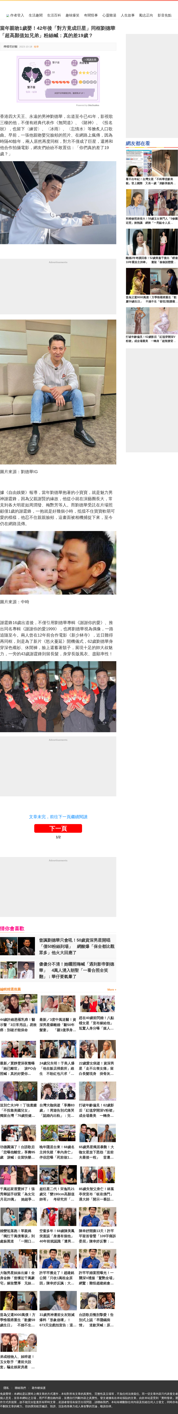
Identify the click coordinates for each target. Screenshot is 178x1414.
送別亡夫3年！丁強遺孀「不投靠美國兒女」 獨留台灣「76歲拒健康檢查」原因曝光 (18, 1110)
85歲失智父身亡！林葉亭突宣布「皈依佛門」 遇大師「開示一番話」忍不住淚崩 (97, 1194)
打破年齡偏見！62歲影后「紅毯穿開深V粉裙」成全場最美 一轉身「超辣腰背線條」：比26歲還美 (97, 1110)
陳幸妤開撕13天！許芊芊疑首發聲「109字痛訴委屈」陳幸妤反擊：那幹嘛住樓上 (97, 1236)
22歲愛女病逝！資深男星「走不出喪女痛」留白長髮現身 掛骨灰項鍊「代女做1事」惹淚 (96, 1068)
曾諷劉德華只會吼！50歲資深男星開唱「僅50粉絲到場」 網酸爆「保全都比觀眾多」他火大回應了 (77, 946)
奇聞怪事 (91, 15)
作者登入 (16, 15)
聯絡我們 (20, 1387)
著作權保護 (39, 1387)
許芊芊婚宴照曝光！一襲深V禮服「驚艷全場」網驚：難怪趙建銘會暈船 (97, 1278)
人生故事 (128, 15)
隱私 (6, 1387)
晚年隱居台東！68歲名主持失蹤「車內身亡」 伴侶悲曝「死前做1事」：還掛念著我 (58, 1152)
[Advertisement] (58, 290)
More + (111, 989)
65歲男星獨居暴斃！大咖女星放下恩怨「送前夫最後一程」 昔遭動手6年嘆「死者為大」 (96, 1152)
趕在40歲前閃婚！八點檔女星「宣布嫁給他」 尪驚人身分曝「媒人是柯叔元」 (97, 1023)
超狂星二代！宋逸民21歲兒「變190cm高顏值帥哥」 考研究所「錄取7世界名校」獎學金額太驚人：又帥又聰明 (57, 1194)
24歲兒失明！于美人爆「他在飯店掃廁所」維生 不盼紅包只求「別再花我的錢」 (57, 1068)
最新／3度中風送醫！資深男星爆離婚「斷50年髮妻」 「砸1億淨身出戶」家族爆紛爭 (57, 1025)
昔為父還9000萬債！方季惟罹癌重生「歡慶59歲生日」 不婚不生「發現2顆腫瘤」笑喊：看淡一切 (18, 1320)
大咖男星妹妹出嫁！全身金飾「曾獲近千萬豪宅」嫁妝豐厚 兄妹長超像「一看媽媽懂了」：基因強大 (17, 1278)
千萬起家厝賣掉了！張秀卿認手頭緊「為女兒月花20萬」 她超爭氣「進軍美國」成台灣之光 (17, 1194)
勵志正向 (146, 15)
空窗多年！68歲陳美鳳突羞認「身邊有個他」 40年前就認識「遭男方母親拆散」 (58, 1236)
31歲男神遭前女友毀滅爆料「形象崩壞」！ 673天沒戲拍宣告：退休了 (57, 1320)
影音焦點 (165, 15)
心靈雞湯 (109, 15)
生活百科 (54, 15)
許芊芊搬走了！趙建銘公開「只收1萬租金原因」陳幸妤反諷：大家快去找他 (56, 1278)
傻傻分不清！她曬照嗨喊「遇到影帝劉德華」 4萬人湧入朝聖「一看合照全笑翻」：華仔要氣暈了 (76, 970)
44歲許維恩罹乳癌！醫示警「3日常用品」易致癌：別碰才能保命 (18, 1025)
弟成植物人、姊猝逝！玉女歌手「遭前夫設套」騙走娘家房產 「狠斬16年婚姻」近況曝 (17, 1362)
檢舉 (36, 46)
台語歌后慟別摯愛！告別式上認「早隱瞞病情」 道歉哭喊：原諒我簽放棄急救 (96, 1320)
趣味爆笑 (72, 15)
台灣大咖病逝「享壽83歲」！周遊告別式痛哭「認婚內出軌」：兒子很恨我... (57, 1110)
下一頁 (58, 828)
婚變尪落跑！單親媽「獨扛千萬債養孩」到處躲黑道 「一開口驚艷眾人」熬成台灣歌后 (17, 1236)
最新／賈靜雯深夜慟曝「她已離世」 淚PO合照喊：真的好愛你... (18, 1068)
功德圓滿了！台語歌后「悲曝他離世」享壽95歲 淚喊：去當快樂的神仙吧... (17, 1152)
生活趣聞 (36, 15)
